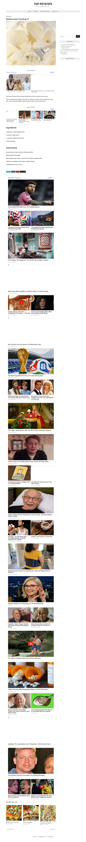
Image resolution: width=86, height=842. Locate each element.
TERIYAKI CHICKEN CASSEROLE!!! (68, 44)
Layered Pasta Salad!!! (45, 823)
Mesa (34, 836)
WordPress (51, 836)
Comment (23, 171)
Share (13, 171)
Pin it (18, 171)
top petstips (43, 4)
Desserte (35, 11)
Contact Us (55, 11)
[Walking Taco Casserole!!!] (14, 820)
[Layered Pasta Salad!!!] (48, 821)
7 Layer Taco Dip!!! (27, 822)
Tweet (9, 171)
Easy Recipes (8, 16)
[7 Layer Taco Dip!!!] (31, 820)
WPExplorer (41, 836)
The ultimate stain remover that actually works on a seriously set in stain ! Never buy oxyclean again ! (69, 51)
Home (29, 11)
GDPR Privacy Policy (45, 11)
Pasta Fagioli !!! (64, 53)
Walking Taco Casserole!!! (12, 822)
